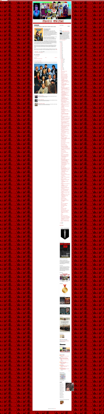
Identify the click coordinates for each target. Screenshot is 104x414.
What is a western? (63, 112)
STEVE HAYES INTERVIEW (64, 186)
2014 (61, 54)
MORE (56, 49)
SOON (61, 202)
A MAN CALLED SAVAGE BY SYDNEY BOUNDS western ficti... (65, 164)
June (61, 64)
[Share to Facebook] (43, 51)
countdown (62, 182)
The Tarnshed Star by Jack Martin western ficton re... (64, 181)
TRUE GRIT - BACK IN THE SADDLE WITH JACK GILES (65, 170)
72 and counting (63, 108)
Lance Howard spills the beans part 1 (65, 189)
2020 (61, 48)
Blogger (55, 408)
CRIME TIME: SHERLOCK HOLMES (65, 210)
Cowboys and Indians (63, 165)
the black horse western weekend (39, 52)
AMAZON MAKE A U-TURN (64, 71)
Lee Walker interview (63, 176)
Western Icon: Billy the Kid (41, 99)
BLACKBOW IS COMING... (64, 83)
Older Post (56, 57)
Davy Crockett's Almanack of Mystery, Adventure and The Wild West (64, 359)
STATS (61, 213)
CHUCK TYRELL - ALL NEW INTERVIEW (64, 79)
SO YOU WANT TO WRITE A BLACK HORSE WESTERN (65, 84)
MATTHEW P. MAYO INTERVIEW (64, 161)
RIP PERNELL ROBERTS (64, 208)
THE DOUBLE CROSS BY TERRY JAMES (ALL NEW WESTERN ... (65, 113)
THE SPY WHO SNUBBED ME (64, 203)
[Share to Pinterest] (44, 51)
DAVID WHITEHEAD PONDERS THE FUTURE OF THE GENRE (65, 160)
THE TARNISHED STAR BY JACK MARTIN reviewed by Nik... (64, 98)
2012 (61, 56)
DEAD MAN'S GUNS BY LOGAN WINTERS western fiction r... (64, 80)
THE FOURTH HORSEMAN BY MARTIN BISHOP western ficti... (65, 138)
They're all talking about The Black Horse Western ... (64, 200)
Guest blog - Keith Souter (63, 173)
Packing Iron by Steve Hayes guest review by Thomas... (65, 101)
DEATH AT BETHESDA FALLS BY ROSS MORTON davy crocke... (65, 168)
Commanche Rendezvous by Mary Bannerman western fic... (65, 122)
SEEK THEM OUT (63, 166)
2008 (61, 223)
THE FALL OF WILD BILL (63, 178)
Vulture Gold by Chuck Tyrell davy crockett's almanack (64, 162)
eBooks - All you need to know (64, 215)
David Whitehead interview (64, 144)
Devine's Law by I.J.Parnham (64, 145)
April (61, 66)
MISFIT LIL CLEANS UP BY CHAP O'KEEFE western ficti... (64, 92)
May (61, 65)
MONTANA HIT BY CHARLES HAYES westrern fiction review (65, 126)
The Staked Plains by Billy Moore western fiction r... (64, 171)
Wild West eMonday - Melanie (41, 103)
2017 (61, 51)
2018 (61, 50)
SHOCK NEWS (62, 206)
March (62, 67)
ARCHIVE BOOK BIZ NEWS (64, 205)
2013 (61, 55)
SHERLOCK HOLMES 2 (63, 204)
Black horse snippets (63, 150)
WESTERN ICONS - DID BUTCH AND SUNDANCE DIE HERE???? (65, 88)
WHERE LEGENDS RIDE (64, 100)
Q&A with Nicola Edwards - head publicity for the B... (64, 127)
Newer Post (35, 57)
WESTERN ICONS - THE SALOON (65, 99)
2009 (61, 222)
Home (46, 57)
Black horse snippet (63, 143)
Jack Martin (62, 153)
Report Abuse (61, 225)
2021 (61, 47)
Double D (62, 214)
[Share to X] (42, 51)
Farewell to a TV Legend (40, 95)
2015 (61, 53)
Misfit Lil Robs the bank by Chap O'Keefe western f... (64, 109)
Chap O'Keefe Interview (63, 151)
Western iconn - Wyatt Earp (64, 137)
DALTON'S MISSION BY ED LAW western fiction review (64, 156)
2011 (61, 57)
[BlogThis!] (41, 51)
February (62, 68)
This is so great (62, 201)
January (62, 69)
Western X (62, 207)
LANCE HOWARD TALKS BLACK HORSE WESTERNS (64, 94)
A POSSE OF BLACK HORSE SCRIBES (65, 118)
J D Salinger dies (63, 197)
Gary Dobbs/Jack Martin (66, 31)
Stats (61, 70)
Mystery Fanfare (62, 355)
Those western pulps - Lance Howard (65, 142)
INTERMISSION (62, 107)
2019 (61, 49)
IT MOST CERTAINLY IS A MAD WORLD (65, 217)
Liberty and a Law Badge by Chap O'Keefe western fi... (64, 131)
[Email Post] (39, 51)
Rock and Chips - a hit (63, 209)
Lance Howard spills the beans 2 (64, 152)
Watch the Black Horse (63, 167)
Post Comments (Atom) (39, 58)
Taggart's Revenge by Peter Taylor (64, 155)
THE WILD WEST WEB (63, 198)
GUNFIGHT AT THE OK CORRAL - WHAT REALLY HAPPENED (64, 146)
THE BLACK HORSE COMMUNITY (65, 154)
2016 (61, 52)
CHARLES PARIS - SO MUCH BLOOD (65, 216)
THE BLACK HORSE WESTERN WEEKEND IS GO (64, 196)
